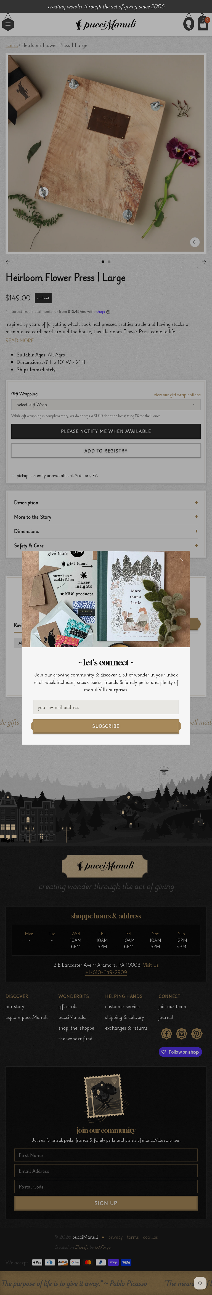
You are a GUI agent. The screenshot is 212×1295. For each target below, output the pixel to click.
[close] (181, 559)
